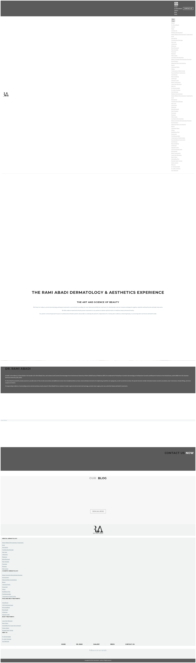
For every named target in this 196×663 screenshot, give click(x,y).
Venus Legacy (174, 163)
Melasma (173, 46)
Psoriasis (173, 51)
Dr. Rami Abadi (178, 8)
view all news (98, 511)
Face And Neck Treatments (178, 73)
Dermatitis (174, 38)
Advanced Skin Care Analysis (178, 63)
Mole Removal (175, 48)
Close (176, 4)
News (175, 14)
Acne (172, 36)
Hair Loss (173, 42)
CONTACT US (188, 8)
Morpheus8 (174, 151)
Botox (173, 65)
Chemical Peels (175, 67)
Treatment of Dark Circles (178, 71)
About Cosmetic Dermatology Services (181, 59)
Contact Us (174, 30)
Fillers (173, 69)
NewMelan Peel (175, 132)
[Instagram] (5, 8)
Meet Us (173, 86)
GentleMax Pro (175, 159)
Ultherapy (174, 78)
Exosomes (174, 134)
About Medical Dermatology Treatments (182, 34)
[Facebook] (3, 8)
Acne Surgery (174, 61)
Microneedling (175, 76)
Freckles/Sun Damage (177, 40)
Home (176, 6)
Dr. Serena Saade (175, 88)
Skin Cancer (174, 55)
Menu (176, 2)
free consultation (98, 462)
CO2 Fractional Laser (176, 149)
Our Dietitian (174, 92)
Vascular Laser (175, 80)
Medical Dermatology (177, 32)
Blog (175, 12)
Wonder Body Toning (176, 161)
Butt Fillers (174, 157)
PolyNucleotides (175, 136)
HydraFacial (174, 74)
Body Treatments (176, 82)
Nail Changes (174, 50)
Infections (174, 44)
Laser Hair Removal (176, 84)
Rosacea (173, 53)
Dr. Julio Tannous (175, 90)
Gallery (176, 10)
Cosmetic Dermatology (177, 57)
